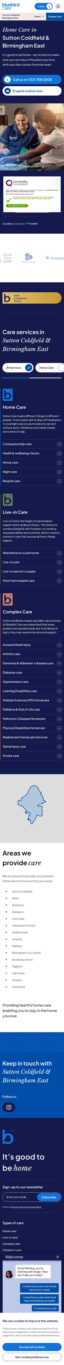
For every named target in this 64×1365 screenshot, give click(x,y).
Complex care (11, 1243)
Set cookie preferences (32, 1357)
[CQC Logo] (17, 185)
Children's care (11, 1250)
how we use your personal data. (26, 1207)
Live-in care (10, 1237)
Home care (9, 1231)
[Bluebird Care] (10, 8)
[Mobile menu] (58, 6)
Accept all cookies (32, 1347)
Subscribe (49, 1197)
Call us (41, 6)
